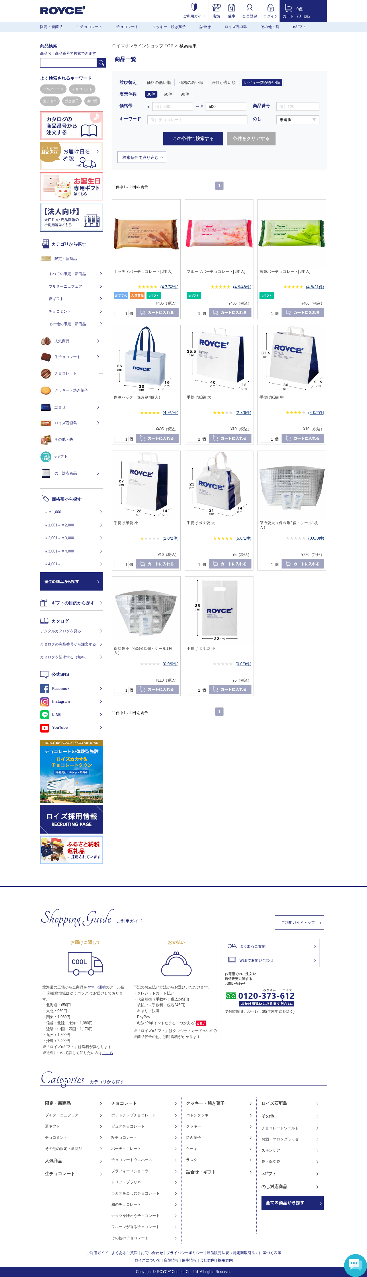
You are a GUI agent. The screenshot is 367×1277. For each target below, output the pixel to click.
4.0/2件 (316, 412)
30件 (151, 94)
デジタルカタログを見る (60, 631)
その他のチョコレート (130, 1238)
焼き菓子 (72, 101)
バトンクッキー (199, 1115)
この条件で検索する (193, 138)
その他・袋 (270, 27)
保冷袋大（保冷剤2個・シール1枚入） (288, 525)
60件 (168, 94)
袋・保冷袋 (270, 1161)
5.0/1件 (243, 538)
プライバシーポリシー (185, 1253)
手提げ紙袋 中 (271, 397)
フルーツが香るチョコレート (135, 1227)
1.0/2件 (170, 538)
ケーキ (191, 1148)
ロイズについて (147, 1260)
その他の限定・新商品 (67, 324)
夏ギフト (56, 299)
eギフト (299, 27)
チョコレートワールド (280, 1128)
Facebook (60, 688)
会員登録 (249, 16)
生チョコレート (89, 27)
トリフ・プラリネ (126, 1182)
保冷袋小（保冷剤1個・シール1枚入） (143, 650)
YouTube (60, 727)
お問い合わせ (152, 1253)
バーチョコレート (126, 1148)
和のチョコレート (126, 1204)
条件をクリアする (251, 138)
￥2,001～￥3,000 (59, 538)
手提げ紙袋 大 (199, 397)
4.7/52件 (169, 287)
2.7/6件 (243, 412)
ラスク (191, 1160)
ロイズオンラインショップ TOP (142, 45)
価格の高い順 (191, 82)
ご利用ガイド (194, 16)
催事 (231, 16)
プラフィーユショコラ (130, 1171)
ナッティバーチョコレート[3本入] (143, 271)
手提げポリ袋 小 (201, 648)
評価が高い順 (224, 82)
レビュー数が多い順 (262, 82)
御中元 (92, 101)
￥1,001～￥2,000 (59, 525)
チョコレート (127, 27)
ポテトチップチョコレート (133, 1115)
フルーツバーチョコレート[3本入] (216, 271)
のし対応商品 (65, 473)
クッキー (193, 1126)
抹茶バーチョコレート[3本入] (285, 271)
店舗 (216, 16)
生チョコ (50, 101)
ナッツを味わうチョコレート (135, 1215)
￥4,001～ (52, 564)
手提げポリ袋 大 (201, 523)
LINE (56, 714)
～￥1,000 (52, 512)
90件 (185, 94)
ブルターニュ (53, 89)
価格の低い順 (159, 82)
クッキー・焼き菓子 (169, 27)
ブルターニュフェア (65, 286)
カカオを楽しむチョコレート (135, 1193)
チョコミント (82, 89)
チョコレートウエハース (131, 1160)
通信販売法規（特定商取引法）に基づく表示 (244, 1253)
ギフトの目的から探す (73, 602)
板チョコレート (124, 1137)
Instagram (61, 701)
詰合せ (205, 27)
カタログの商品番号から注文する (68, 644)
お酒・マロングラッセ (280, 1139)
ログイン (270, 16)
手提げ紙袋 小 (126, 523)
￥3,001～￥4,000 (59, 551)
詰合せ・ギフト (201, 1171)
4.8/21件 (315, 287)
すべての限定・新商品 (67, 274)
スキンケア (270, 1150)
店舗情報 (171, 1260)
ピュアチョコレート (128, 1126)
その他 (267, 1116)
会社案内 (207, 1260)
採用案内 (225, 1260)
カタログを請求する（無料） (64, 657)
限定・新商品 (51, 27)
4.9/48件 (242, 287)
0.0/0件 (316, 538)
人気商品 (61, 341)
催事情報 (189, 1260)
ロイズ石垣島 (236, 27)
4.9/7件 (170, 412)
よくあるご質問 (125, 1253)
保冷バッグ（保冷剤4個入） (138, 397)
